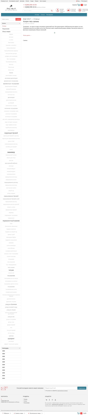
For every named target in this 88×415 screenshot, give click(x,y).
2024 (3, 351)
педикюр (11, 212)
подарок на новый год (11, 231)
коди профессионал (11, 124)
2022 (3, 356)
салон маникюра (11, 245)
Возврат (36, 1)
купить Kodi (11, 141)
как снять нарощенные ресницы (11, 119)
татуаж (11, 270)
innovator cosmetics (11, 45)
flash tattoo (11, 42)
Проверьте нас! (4, 1)
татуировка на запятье (11, 281)
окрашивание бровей (11, 196)
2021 (3, 359)
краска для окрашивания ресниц (11, 138)
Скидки (32, 1)
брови (11, 72)
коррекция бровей (11, 133)
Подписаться (82, 388)
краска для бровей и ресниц (11, 135)
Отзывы (37, 14)
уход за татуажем (11, 319)
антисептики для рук (11, 53)
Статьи (43, 14)
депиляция (11, 97)
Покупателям (5, 28)
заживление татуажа (11, 105)
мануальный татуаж (11, 155)
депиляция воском (11, 100)
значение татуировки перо (11, 111)
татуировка (11, 275)
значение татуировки (11, 108)
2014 (3, 375)
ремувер (11, 242)
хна (11, 327)
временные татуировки (11, 83)
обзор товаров (11, 193)
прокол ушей (11, 234)
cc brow (11, 39)
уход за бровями (11, 304)
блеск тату (11, 70)
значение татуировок (11, 113)
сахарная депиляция (11, 251)
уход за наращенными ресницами (11, 313)
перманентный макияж (11, 221)
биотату (11, 64)
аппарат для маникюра (11, 56)
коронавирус (11, 130)
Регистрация (84, 1)
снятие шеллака (11, 256)
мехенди (11, 166)
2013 (3, 378)
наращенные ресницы (11, 177)
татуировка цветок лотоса (11, 284)
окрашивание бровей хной (11, 199)
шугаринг (11, 338)
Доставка (22, 1)
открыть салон (11, 207)
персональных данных (62, 390)
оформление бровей (11, 209)
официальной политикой (57, 404)
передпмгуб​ (11, 218)
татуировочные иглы (11, 289)
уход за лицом (11, 310)
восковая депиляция (11, 78)
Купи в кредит (43, 1)
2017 (3, 367)
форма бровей (11, 325)
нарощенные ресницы (11, 185)
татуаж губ (11, 273)
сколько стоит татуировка (11, 253)
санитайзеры (11, 248)
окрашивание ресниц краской (11, 204)
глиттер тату (11, 94)
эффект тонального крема (11, 344)
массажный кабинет (11, 163)
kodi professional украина (11, 50)
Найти (18, 19)
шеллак (11, 336)
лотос (11, 149)
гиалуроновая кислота (11, 92)
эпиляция (11, 341)
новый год (11, 190)
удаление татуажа (11, 301)
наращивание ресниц (11, 182)
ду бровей (11, 103)
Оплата (27, 1)
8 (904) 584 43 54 (31, 5)
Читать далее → (27, 35)
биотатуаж (11, 67)
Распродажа (49, 14)
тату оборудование (11, 264)
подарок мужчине (11, 229)
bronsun (11, 37)
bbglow (11, 34)
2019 (3, 364)
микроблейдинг (11, 168)
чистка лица (11, 333)
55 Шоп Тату (27, 23)
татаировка (11, 259)
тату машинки (11, 262)
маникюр (11, 152)
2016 (3, 370)
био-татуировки (11, 59)
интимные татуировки (11, 116)
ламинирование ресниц (11, 144)
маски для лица (11, 157)
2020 (3, 362)
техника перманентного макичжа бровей (11, 295)
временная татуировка (11, 81)
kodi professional (11, 48)
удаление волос (11, 299)
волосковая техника (11, 75)
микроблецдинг (11, 171)
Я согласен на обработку (57, 390)
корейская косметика (11, 127)
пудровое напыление (11, 240)
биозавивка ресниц (11, 61)
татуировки (11, 286)
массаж (11, 160)
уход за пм (11, 316)
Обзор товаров (6, 31)
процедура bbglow (11, 237)
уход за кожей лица (11, 307)
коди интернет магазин (11, 122)
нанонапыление (11, 174)
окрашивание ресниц (11, 201)
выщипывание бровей (11, 86)
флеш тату (11, 322)
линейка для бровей (11, 146)
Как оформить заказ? (14, 1)
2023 (3, 353)
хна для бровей (11, 330)
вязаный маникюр (11, 89)
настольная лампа (11, 188)
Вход (78, 1)
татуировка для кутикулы (11, 278)
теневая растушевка (11, 292)
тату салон (11, 267)
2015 (3, 373)
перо (11, 223)
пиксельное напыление (11, 226)
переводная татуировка (11, 215)
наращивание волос (11, 179)
